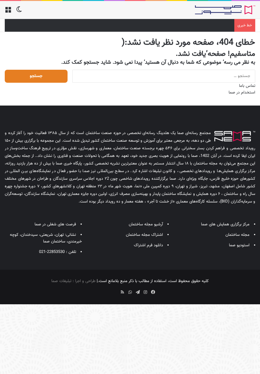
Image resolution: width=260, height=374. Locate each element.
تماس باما (247, 86)
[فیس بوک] (153, 292)
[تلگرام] (137, 292)
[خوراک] (122, 292)
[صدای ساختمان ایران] (225, 9)
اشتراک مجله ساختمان (144, 235)
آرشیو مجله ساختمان (146, 224)
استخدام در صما (242, 92)
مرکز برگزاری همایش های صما (225, 224)
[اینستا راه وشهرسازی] (107, 290)
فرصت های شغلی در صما (55, 224)
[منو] (8, 12)
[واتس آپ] (130, 292)
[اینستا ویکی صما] (115, 290)
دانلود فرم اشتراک (148, 245)
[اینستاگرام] (145, 292)
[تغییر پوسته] (19, 12)
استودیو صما (239, 245)
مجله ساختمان (237, 235)
